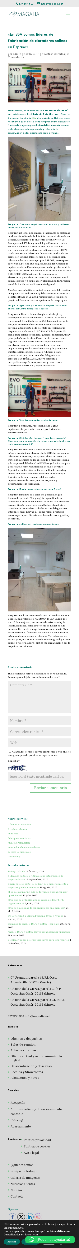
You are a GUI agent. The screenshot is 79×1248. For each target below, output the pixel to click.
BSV (34, 118)
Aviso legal (31, 1153)
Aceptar (11, 1241)
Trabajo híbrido (16, 871)
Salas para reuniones (19, 838)
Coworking (14, 856)
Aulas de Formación (19, 842)
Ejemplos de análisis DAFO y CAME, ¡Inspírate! (33, 924)
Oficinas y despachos (26, 1038)
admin (17, 54)
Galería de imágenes (25, 1177)
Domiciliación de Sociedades (24, 847)
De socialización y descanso (31, 1066)
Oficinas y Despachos (19, 824)
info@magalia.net (37, 1016)
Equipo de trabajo (23, 1171)
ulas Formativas (24, 1050)
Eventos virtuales (17, 829)
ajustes (34, 1234)
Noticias (16, 1190)
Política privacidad (37, 1140)
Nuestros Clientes (53, 54)
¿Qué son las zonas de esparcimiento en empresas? (36, 908)
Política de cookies (37, 1146)
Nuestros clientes (23, 1184)
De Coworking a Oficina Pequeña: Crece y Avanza (35, 916)
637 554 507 (26, 4)
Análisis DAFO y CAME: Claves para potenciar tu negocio (39, 932)
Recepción (18, 1102)
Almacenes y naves (25, 1077)
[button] (50, 1239)
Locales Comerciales (19, 852)
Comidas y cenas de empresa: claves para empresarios (38, 940)
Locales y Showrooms (27, 1072)
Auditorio (13, 833)
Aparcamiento (21, 1126)
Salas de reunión (23, 1044)
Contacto (17, 1196)
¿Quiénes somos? (23, 1165)
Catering (17, 1120)
